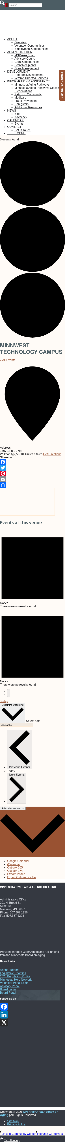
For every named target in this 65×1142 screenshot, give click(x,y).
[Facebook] (32, 462)
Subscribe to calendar (12, 808)
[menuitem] (36, 44)
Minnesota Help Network (16, 979)
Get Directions (52, 454)
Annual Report (9, 969)
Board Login (8, 989)
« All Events (7, 360)
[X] (32, 1022)
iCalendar (13, 864)
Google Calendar (18, 861)
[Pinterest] (32, 473)
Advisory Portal (10, 986)
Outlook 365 (15, 867)
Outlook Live (15, 870)
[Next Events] (8, 695)
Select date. (33, 720)
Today (4, 701)
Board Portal (8, 992)
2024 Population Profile (15, 976)
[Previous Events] (8, 691)
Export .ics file (16, 874)
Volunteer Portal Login (14, 982)
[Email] (32, 479)
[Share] (32, 485)
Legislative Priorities (13, 973)
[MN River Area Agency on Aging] (27, 32)
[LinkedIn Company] (32, 1015)
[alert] (32, 569)
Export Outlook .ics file (21, 877)
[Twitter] (32, 468)
